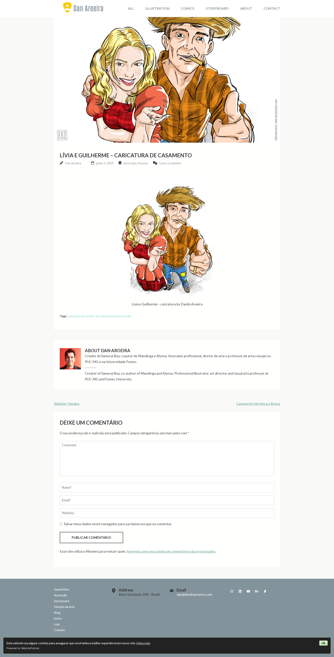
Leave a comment (170, 163)
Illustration (157, 8)
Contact (272, 8)
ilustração (124, 316)
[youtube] (248, 591)
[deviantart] (265, 591)
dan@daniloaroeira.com (194, 594)
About (246, 8)
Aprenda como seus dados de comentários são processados (171, 551)
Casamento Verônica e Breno (258, 403)
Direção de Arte (64, 606)
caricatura (75, 316)
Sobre (58, 618)
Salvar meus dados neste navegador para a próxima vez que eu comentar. (118, 524)
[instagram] (232, 591)
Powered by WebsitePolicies (22, 648)
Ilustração (129, 163)
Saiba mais (143, 643)
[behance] (257, 591)
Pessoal (143, 163)
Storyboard (217, 8)
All (131, 8)
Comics (187, 8)
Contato (59, 630)
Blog (57, 612)
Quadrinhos (61, 589)
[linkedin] (240, 591)
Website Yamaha (66, 403)
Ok (323, 643)
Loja (57, 624)
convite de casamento (100, 316)
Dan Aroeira (73, 163)
